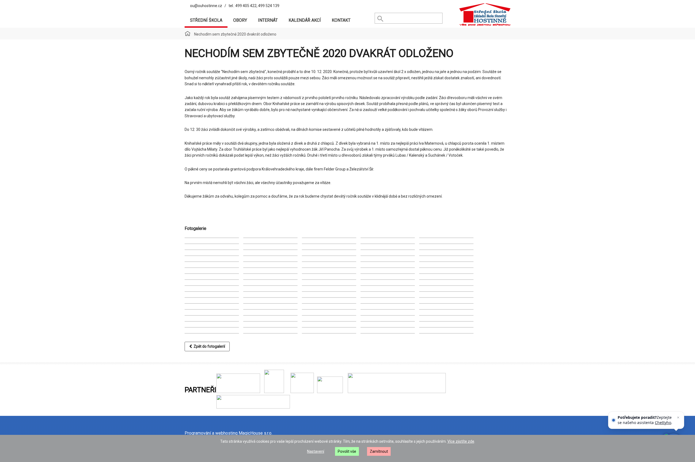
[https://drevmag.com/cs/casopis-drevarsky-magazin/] (253, 407)
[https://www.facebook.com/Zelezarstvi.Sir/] (285, 392)
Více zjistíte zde (460, 441)
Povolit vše (347, 451)
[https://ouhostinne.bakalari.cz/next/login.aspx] (395, 392)
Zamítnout (379, 451)
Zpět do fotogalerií (208, 346)
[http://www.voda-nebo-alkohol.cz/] (330, 392)
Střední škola (206, 20)
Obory (240, 20)
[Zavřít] (678, 417)
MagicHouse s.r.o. (255, 433)
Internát (268, 20)
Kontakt (341, 20)
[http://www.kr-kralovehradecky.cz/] (238, 392)
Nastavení (315, 451)
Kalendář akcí (305, 20)
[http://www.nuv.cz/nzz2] (302, 392)
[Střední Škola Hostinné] (484, 15)
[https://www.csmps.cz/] (272, 392)
